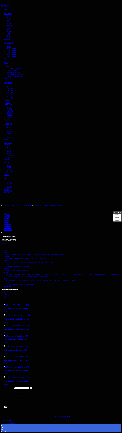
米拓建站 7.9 (11, 423)
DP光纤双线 (54, 274)
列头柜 (52, 254)
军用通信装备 (8, 286)
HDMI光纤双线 (88, 274)
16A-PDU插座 (19, 262)
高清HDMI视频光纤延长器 (101, 274)
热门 (5, 295)
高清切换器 (7, 282)
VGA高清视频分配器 (51, 280)
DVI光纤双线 (8, 276)
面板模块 (14, 266)
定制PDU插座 (45, 262)
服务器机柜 (21, 254)
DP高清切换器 (20, 284)
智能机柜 (35, 254)
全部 (5, 250)
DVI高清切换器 (11, 284)
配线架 (19, 266)
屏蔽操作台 (28, 254)
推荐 (5, 293)
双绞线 (23, 266)
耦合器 (15, 270)
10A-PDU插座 (11, 262)
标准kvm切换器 (11, 258)
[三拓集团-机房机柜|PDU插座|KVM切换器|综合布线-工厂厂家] (61, 206)
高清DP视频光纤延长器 (30, 274)
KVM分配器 (7, 278)
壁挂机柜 (9, 254)
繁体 (6, 406)
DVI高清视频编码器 (115, 274)
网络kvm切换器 (39, 258)
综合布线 (6, 264)
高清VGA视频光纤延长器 (19, 276)
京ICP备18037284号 (6, 420)
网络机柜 (15, 254)
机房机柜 (6, 252)
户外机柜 (57, 254)
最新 (5, 297)
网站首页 (5, 5)
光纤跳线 (9, 270)
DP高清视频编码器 (78, 274)
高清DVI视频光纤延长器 (65, 274)
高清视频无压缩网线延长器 (15, 274)
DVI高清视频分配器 (13, 280)
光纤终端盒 (24, 270)
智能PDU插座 (36, 262)
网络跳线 (28, 266)
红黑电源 (51, 262)
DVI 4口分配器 (71, 280)
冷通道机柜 (46, 254)
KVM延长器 (7, 272)
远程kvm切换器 (30, 258)
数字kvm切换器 (48, 258)
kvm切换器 (7, 256)
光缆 (29, 270)
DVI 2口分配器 (62, 280)
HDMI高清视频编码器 (43, 274)
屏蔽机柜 (40, 254)
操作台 (62, 254)
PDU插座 (6, 260)
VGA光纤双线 (44, 276)
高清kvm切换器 (20, 258)
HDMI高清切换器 (30, 284)
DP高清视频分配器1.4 (38, 280)
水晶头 (9, 266)
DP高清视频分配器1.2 (25, 280)
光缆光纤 (6, 268)
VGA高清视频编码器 (33, 276)
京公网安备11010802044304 (62, 417)
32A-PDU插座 (28, 262)
